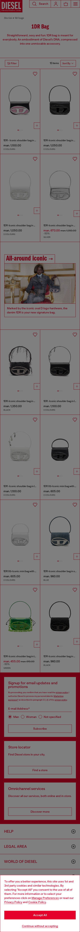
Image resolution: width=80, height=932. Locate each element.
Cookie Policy (37, 902)
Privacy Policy (13, 902)
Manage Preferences (45, 898)
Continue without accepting (40, 926)
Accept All (40, 915)
